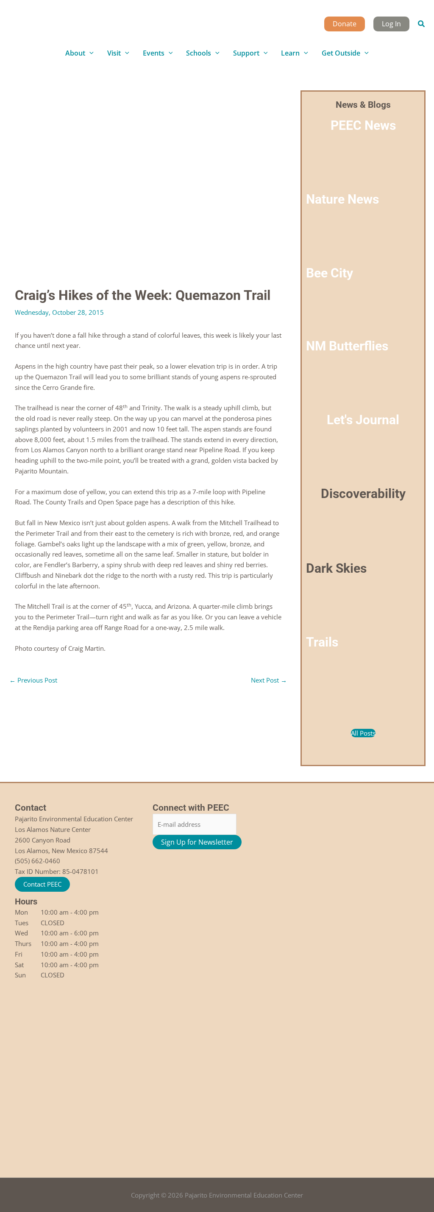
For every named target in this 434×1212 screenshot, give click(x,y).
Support (246, 53)
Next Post (269, 680)
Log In (391, 23)
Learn (290, 53)
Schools (198, 53)
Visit (114, 53)
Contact (30, 808)
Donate (344, 23)
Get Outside (341, 53)
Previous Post (33, 680)
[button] (422, 24)
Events (153, 53)
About (75, 53)
